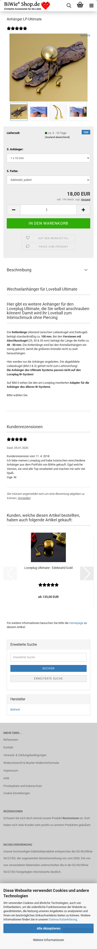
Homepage (76, 623)
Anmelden (24, 498)
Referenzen (10, 739)
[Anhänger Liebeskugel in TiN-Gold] (48, 67)
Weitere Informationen (48, 940)
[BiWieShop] (25, 5)
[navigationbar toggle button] (91, 5)
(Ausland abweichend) (57, 137)
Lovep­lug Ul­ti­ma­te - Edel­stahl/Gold (48, 568)
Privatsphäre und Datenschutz (22, 786)
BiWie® (85, 35)
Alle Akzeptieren (48, 928)
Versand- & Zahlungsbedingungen (24, 755)
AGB (6, 778)
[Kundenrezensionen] (17, 31)
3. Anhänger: (15, 149)
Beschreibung (19, 269)
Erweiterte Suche (48, 678)
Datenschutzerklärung (63, 919)
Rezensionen (70, 818)
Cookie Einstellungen (16, 793)
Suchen (48, 668)
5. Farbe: (12, 171)
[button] (13, 210)
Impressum (10, 770)
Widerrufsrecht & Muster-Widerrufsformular (31, 763)
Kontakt (8, 747)
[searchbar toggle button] (68, 5)
